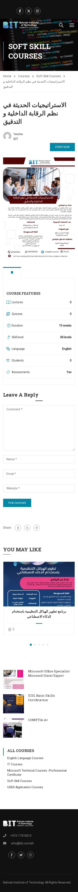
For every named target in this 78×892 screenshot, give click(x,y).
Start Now (62, 146)
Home (7, 76)
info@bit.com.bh (22, 843)
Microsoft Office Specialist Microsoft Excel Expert (49, 673)
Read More (39, 584)
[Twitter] (27, 528)
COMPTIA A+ (38, 720)
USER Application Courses (25, 787)
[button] (31, 645)
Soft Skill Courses (48, 76)
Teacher (18, 134)
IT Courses (14, 764)
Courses (24, 76)
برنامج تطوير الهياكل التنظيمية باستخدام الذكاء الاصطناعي (39, 614)
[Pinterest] (36, 528)
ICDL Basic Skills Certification (41, 697)
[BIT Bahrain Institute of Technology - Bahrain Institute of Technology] (20, 25)
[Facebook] (18, 528)
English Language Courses (25, 758)
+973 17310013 (20, 836)
